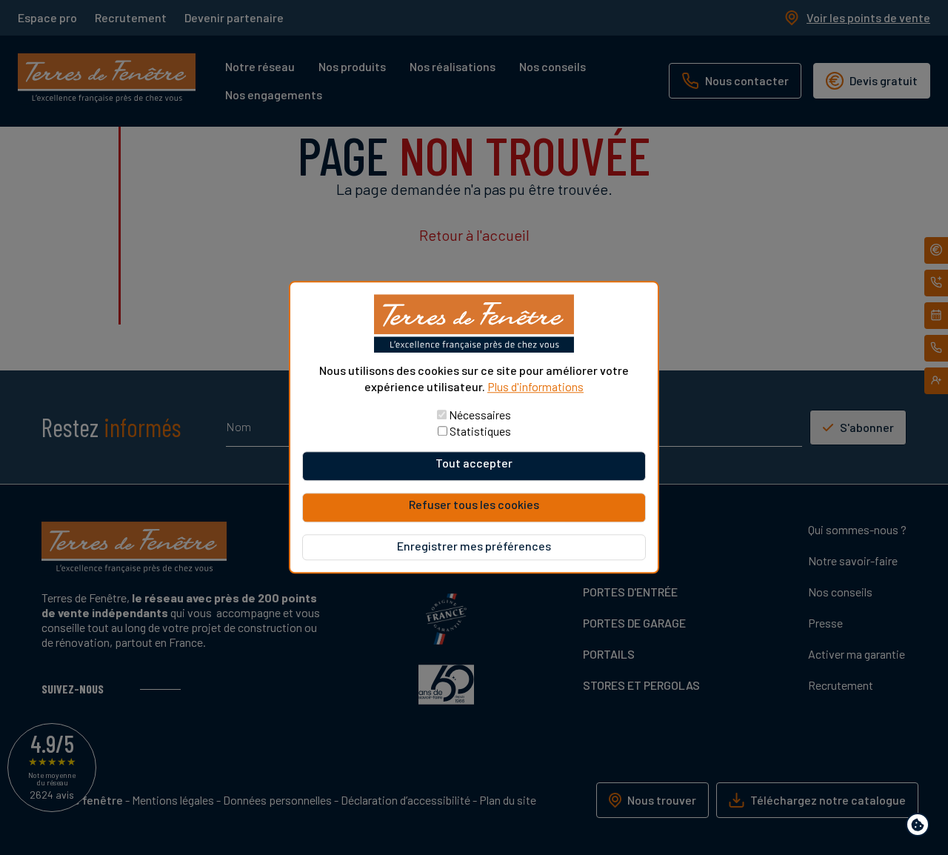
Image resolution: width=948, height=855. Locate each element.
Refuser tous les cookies (474, 505)
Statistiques (480, 432)
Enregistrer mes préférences (474, 546)
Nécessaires (480, 415)
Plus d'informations (535, 386)
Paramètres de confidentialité (920, 827)
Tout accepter (474, 463)
